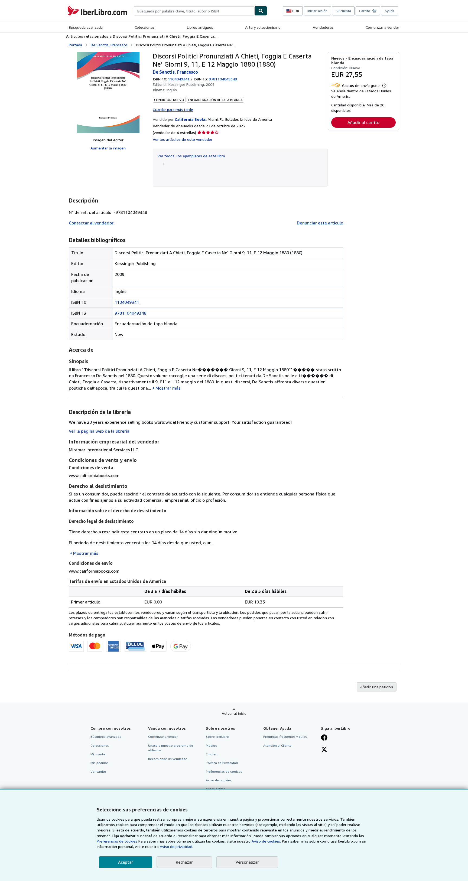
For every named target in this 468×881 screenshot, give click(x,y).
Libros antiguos (200, 27)
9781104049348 (130, 313)
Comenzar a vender (382, 27)
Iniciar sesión (317, 11)
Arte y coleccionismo (263, 27)
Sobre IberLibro (217, 737)
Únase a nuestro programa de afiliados (170, 747)
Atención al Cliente (277, 745)
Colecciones (145, 27)
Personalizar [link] (247, 862)
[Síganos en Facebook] (324, 738)
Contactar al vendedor (91, 223)
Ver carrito (98, 771)
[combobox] (194, 10)
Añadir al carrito (363, 122)
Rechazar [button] (184, 862)
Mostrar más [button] (168, 388)
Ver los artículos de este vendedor (182, 139)
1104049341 (179, 79)
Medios (211, 745)
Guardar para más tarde (173, 109)
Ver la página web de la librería (99, 431)
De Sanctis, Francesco (109, 45)
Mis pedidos (99, 763)
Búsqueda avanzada (86, 27)
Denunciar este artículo (320, 223)
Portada (75, 45)
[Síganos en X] (324, 750)
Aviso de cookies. (266, 841)
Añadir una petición (376, 686)
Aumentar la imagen (108, 148)
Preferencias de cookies (117, 841)
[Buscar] (261, 10)
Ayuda (390, 11)
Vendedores (323, 27)
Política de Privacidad (222, 763)
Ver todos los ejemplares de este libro (191, 156)
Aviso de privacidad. (176, 846)
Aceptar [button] (125, 862)
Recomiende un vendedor (167, 759)
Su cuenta (343, 11)
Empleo (211, 754)
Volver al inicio (234, 713)
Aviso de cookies (219, 780)
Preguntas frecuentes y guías (285, 737)
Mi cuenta (97, 754)
